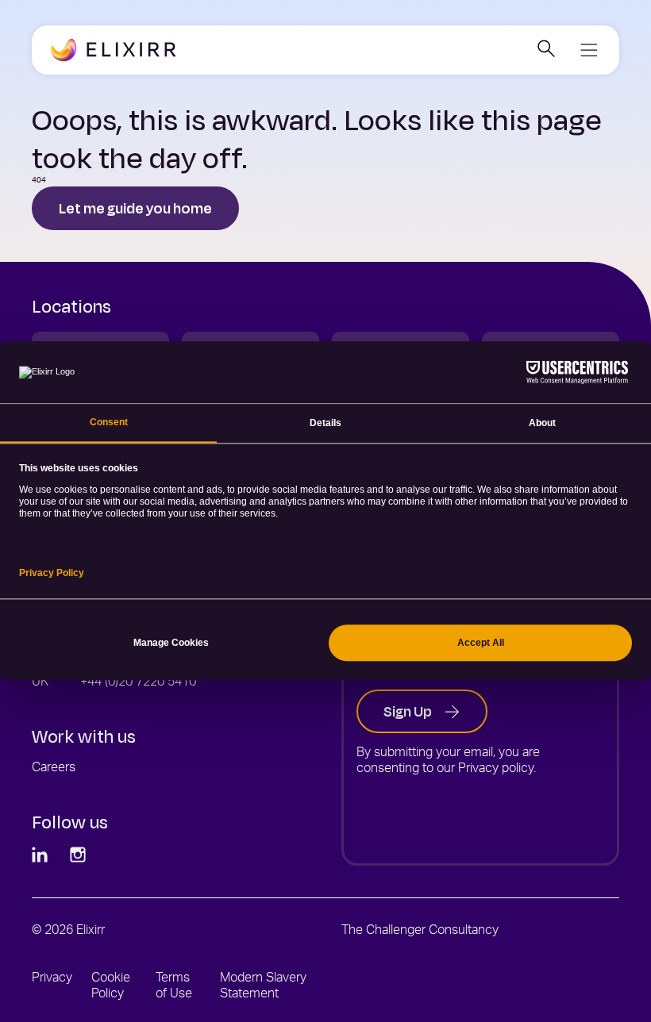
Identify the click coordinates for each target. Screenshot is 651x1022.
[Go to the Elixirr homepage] (113, 51)
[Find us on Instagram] (79, 856)
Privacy (52, 979)
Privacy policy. (497, 769)
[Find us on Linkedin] (41, 856)
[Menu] (588, 50)
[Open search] (546, 50)
